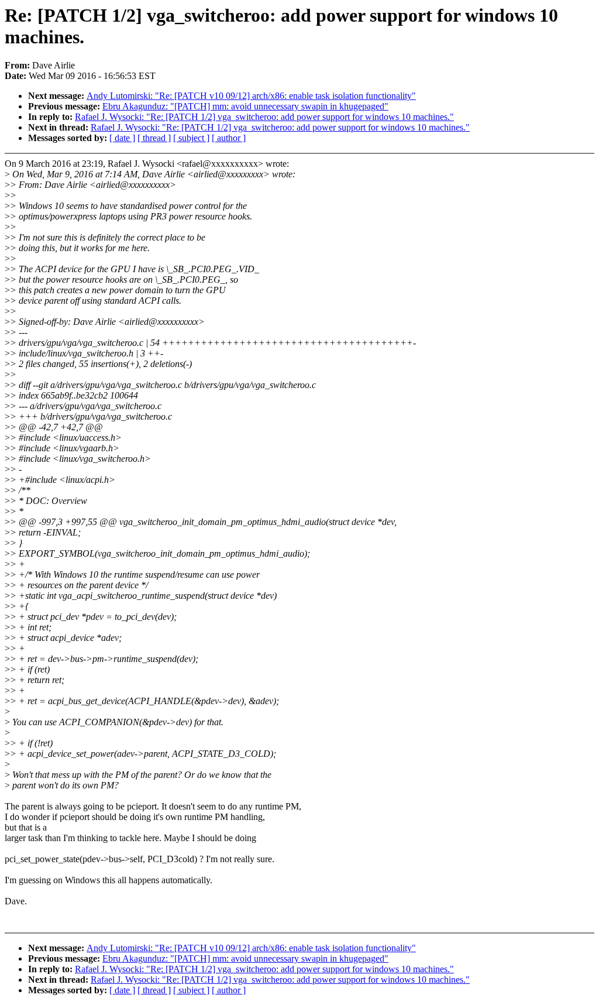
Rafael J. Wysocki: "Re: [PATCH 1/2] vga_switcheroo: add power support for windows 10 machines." (264, 117)
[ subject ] (191, 138)
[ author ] (229, 138)
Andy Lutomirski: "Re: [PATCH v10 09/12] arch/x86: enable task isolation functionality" (251, 96)
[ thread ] (154, 138)
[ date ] (122, 138)
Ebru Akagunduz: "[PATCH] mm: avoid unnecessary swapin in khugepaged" (245, 106)
